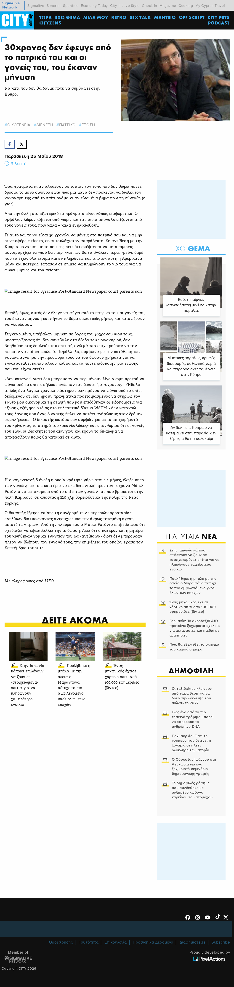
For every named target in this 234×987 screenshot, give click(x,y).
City (113, 5)
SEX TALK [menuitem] (140, 17)
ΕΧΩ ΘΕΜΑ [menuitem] (67, 17)
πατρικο (67, 125)
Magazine (168, 5)
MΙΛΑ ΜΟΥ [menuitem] (95, 17)
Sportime (71, 5)
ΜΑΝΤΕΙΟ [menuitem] (165, 17)
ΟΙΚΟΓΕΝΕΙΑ (18, 125)
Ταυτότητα (88, 942)
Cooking (185, 5)
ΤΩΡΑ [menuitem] (45, 17)
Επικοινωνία (116, 942)
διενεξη (44, 125)
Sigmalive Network (11, 5)
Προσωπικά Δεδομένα (153, 942)
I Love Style (130, 5)
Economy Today (94, 5)
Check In (149, 5)
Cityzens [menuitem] (50, 22)
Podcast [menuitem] (219, 22)
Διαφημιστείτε (193, 942)
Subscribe (221, 942)
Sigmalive (35, 5)
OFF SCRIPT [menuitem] (192, 17)
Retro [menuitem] (118, 17)
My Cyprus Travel (210, 5)
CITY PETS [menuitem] (218, 17)
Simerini (54, 5)
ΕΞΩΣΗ (88, 125)
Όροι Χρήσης (61, 942)
